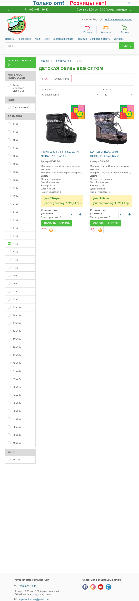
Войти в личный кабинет (118, 19)
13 (16, 171)
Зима (17, 459)
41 (16, 124)
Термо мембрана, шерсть (19, 88)
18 (16, 140)
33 (17, 387)
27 (17, 339)
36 (17, 411)
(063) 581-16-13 (27, 586)
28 (17, 347)
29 (17, 355)
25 (17, 323)
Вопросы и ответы (100, 38)
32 (17, 379)
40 (17, 443)
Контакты (118, 38)
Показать (107, 89)
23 (17, 307)
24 (17, 315)
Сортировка (45, 89)
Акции (38, 38)
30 (17, 363)
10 (16, 195)
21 (16, 291)
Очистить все (61, 78)
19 (16, 275)
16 (16, 164)
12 (16, 179)
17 (16, 132)
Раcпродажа (24, 38)
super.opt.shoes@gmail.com (34, 599)
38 (17, 427)
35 (17, 403)
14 (16, 148)
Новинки (9, 38)
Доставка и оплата (63, 38)
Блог (46, 38)
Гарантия (81, 38)
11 (16, 187)
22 (16, 299)
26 (17, 331)
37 (17, 419)
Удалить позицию (46, 78)
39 (17, 435)
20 (16, 283)
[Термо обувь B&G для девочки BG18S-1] (62, 128)
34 (17, 395)
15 (16, 156)
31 (17, 371)
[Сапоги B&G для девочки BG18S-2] (111, 128)
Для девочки (21, 107)
